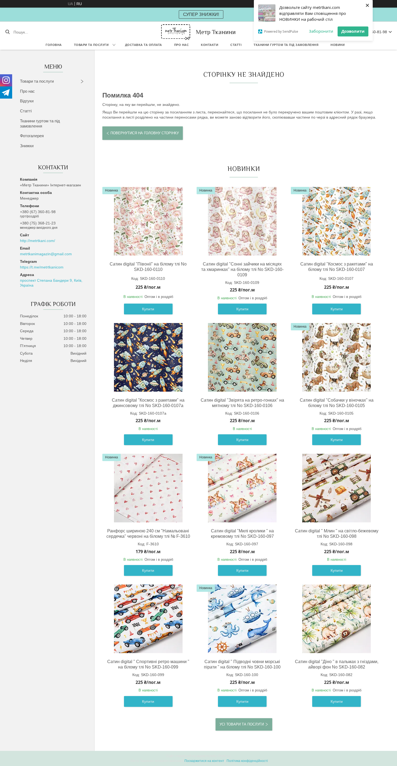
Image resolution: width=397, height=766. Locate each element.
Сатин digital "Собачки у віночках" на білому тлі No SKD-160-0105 (337, 403)
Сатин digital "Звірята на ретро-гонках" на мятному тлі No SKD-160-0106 (242, 403)
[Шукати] (7, 32)
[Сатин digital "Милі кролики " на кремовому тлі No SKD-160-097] (242, 488)
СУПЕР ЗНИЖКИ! (201, 14)
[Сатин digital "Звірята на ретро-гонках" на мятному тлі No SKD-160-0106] (242, 357)
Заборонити (321, 31)
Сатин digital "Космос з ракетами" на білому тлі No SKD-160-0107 (336, 267)
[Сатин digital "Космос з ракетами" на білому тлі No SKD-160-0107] (336, 221)
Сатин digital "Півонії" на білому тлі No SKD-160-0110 (148, 267)
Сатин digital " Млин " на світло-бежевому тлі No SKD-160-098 (336, 534)
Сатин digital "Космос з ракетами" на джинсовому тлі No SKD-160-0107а (148, 403)
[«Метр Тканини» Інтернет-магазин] (175, 32)
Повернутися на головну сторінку (144, 133)
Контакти (209, 44)
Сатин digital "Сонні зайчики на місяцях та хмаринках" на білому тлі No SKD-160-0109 (242, 269)
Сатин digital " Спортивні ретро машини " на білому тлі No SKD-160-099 (148, 664)
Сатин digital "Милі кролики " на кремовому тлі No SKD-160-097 (242, 534)
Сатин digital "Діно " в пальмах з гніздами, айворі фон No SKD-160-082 (336, 664)
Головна (54, 44)
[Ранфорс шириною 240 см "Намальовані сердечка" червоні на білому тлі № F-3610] (148, 488)
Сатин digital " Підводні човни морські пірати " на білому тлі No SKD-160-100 (242, 664)
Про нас (181, 44)
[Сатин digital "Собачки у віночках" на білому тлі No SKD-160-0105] (336, 357)
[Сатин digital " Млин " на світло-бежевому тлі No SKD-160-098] (336, 488)
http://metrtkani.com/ (37, 240)
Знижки (26, 145)
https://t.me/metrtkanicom (41, 267)
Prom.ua (224, 756)
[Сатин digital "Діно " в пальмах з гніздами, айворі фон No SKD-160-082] (336, 618)
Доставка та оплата (143, 44)
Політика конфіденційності (247, 761)
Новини (338, 44)
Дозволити (353, 31)
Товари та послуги (91, 44)
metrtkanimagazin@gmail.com (46, 254)
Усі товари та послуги (242, 724)
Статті (235, 44)
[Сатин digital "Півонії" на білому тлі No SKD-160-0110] (148, 221)
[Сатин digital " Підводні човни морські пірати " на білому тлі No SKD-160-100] (242, 618)
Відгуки (26, 101)
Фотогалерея (32, 135)
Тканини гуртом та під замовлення (286, 44)
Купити (148, 309)
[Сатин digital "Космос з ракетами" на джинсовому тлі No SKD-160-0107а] (148, 357)
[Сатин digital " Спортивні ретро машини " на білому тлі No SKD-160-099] (148, 618)
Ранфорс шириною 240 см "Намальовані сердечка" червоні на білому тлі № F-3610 (148, 534)
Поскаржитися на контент (204, 761)
